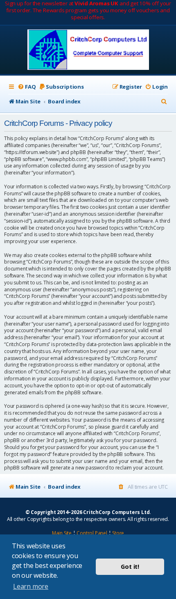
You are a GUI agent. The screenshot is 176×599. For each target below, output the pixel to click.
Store (118, 533)
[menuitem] (27, 87)
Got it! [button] (130, 566)
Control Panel (92, 533)
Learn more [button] (30, 586)
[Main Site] (88, 50)
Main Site (62, 533)
